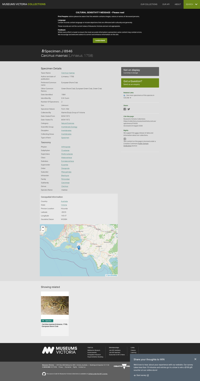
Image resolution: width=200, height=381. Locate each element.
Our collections (149, 4)
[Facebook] (124, 109)
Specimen (65, 138)
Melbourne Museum (94, 350)
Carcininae (65, 183)
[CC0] (124, 139)
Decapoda (65, 168)
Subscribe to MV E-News (117, 354)
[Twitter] (128, 109)
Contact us (81, 367)
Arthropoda (65, 147)
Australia (64, 201)
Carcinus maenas (68, 73)
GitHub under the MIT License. (98, 374)
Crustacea (65, 150)
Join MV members (114, 350)
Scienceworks (92, 352)
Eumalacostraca (67, 161)
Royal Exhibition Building (95, 357)
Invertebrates (66, 130)
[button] (192, 4)
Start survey (141, 375)
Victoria (64, 205)
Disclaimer (68, 367)
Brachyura (65, 175)
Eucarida (64, 165)
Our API (166, 4)
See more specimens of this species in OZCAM (138, 97)
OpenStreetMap (112, 275)
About (178, 4)
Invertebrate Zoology (69, 127)
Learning (133, 352)
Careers (133, 350)
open (137, 133)
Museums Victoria (23, 4)
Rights (75, 367)
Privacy (61, 367)
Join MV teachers (114, 352)
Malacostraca (66, 158)
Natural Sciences (67, 123)
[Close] (195, 360)
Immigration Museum (94, 354)
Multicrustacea (67, 154)
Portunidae (65, 179)
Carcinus (64, 186)
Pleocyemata (66, 172)
